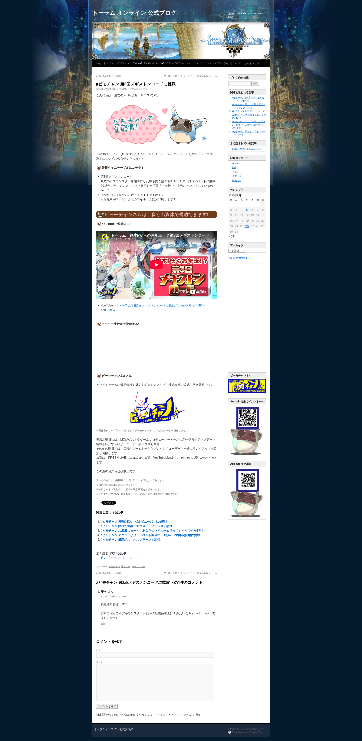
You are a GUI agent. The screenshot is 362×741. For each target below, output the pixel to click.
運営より (125, 566)
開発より (236, 180)
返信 (103, 623)
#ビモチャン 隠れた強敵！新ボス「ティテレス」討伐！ (138, 526)
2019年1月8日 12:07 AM (113, 596)
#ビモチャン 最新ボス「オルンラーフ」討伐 (130, 539)
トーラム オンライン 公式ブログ (134, 12)
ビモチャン (114, 566)
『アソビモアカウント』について (184, 63)
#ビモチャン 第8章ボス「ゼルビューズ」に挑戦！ (134, 521)
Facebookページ (153, 63)
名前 (98, 649)
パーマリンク (138, 566)
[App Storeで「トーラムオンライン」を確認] (247, 518)
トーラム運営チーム (137, 88)
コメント (100, 661)
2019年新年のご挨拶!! (108, 76)
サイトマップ (252, 63)
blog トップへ (105, 63)
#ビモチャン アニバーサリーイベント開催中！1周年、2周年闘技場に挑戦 (150, 535)
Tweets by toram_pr (238, 258)
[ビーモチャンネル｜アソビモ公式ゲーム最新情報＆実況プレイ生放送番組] (156, 408)
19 (247, 220)
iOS (234, 167)
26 (247, 226)
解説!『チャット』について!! (120, 557)
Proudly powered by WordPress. (248, 732)
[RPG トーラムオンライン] (247, 456)
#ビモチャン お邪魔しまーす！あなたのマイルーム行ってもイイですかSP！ (152, 530)
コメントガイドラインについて (223, 63)
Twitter (136, 63)
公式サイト (123, 63)
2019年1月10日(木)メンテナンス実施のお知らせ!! (190, 76)
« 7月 (232, 236)
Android (236, 163)
